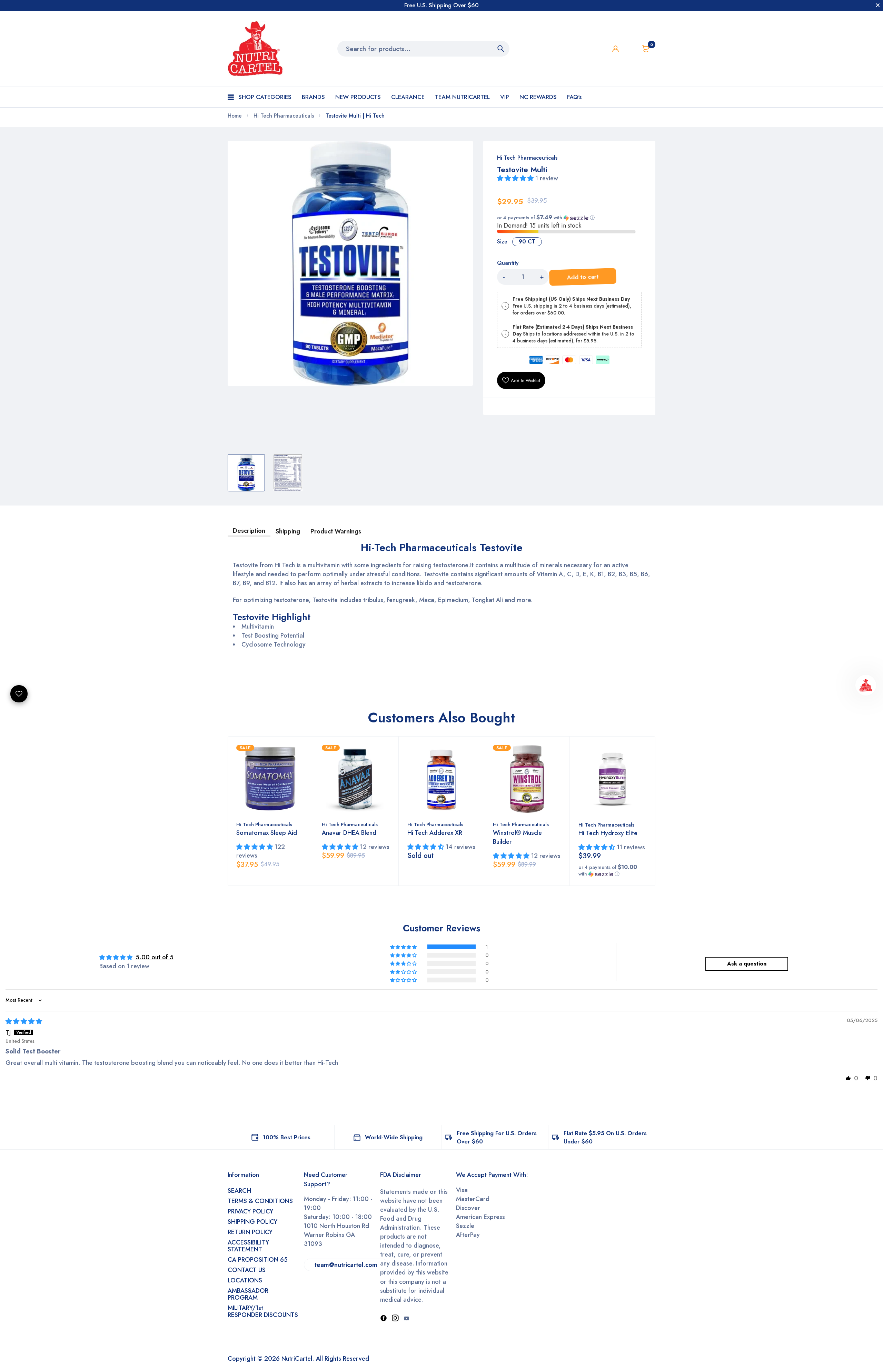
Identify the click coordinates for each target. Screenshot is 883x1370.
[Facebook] (383, 1318)
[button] (516, 178)
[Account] (615, 49)
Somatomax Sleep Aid (266, 832)
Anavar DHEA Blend (349, 832)
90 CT (527, 242)
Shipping (288, 531)
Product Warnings (335, 531)
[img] (24, 1021)
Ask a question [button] (746, 964)
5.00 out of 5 (154, 957)
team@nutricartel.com (346, 1264)
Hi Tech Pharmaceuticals (527, 158)
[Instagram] (395, 1318)
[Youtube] (406, 1318)
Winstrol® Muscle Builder (517, 837)
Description (249, 530)
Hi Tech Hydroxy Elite (607, 833)
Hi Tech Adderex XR (434, 832)
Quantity (507, 263)
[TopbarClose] (878, 5)
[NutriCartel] (255, 48)
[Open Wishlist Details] (630, 48)
